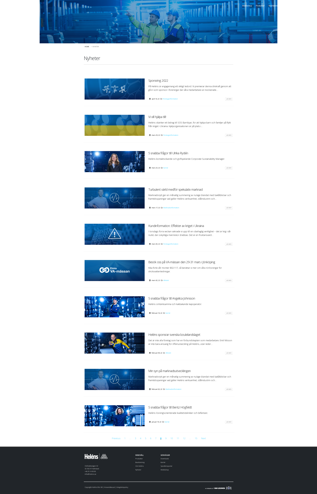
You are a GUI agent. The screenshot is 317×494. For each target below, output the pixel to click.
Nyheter (138, 470)
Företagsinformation (170, 99)
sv (310, 5)
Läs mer (228, 99)
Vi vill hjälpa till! (157, 117)
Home (87, 47)
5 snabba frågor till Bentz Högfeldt (170, 407)
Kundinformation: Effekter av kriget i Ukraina (176, 226)
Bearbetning (274, 5)
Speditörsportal (166, 466)
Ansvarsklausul (109, 487)
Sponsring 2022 (158, 80)
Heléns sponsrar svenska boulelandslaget (174, 334)
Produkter (260, 5)
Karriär (165, 168)
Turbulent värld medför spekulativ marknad (175, 189)
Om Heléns (288, 5)
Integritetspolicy (122, 487)
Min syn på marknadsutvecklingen (169, 371)
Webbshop (247, 5)
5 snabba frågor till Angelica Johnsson (171, 298)
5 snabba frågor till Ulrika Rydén (168, 153)
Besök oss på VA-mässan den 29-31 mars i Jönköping (181, 262)
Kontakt (300, 5)
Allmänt (166, 280)
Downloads (165, 458)
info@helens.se (90, 474)
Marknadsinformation (171, 208)
